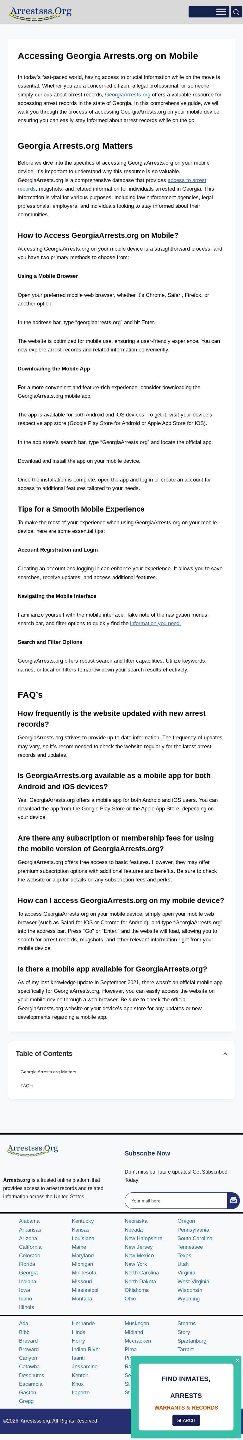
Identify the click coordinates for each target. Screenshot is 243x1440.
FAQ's (27, 1085)
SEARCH (186, 1420)
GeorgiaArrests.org (127, 95)
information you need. (155, 623)
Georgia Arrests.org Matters (48, 1071)
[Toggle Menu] (221, 12)
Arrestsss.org (35, 1421)
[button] (236, 11)
